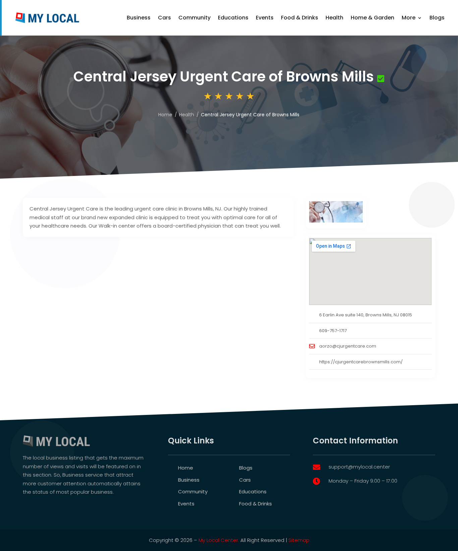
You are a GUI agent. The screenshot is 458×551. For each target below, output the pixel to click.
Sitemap (298, 540)
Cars (164, 17)
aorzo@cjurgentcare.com (347, 346)
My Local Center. (218, 540)
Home (165, 114)
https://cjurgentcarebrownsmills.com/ (361, 362)
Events (265, 17)
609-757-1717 (333, 330)
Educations (233, 17)
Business (139, 17)
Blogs (437, 17)
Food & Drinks (299, 17)
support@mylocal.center (359, 466)
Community (194, 17)
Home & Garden (372, 17)
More (408, 17)
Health (334, 17)
